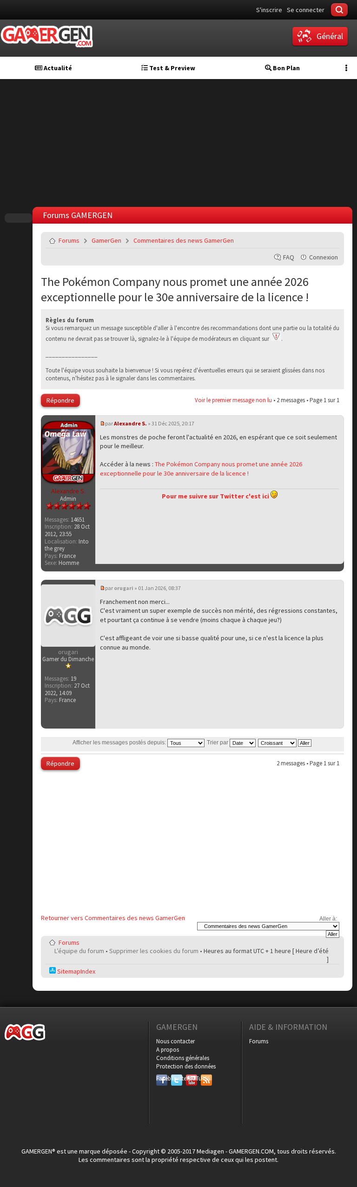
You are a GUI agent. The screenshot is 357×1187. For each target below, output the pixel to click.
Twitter (176, 1078)
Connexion (323, 257)
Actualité (57, 68)
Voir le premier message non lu (233, 400)
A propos (167, 1050)
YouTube (191, 1078)
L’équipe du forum (79, 951)
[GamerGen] (46, 36)
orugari (123, 587)
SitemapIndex (75, 971)
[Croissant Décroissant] (285, 742)
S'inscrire (269, 10)
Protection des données (186, 1066)
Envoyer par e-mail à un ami (330, 240)
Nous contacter (175, 1041)
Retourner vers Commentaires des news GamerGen (113, 918)
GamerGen (106, 240)
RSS (205, 1078)
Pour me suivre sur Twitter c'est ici (216, 496)
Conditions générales (182, 1058)
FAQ (288, 257)
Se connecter (305, 10)
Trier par (218, 742)
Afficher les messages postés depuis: (120, 742)
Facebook (161, 1078)
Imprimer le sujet (309, 240)
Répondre (60, 400)
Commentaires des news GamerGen (183, 240)
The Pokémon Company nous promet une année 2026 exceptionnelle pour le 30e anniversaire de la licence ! (175, 289)
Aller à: (328, 918)
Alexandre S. (130, 423)
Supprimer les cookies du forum (153, 951)
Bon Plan (285, 68)
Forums (69, 240)
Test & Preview (171, 68)
